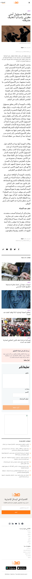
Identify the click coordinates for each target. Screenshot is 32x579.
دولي (29, 543)
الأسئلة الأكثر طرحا (26, 550)
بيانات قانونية (27, 553)
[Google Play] (11, 568)
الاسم (27, 392)
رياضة (29, 539)
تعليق (27, 373)
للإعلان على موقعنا (26, 552)
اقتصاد (29, 532)
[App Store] (21, 568)
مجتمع (29, 10)
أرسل (16, 512)
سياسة (28, 530)
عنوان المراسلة (24, 399)
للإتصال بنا (28, 555)
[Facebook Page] (22, 524)
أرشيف (29, 557)
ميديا (29, 538)
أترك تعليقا (16, 407)
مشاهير (28, 541)
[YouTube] (16, 524)
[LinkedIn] (13, 524)
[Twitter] (19, 524)
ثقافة (29, 536)
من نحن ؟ (28, 548)
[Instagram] (10, 524)
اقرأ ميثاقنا (26, 360)
